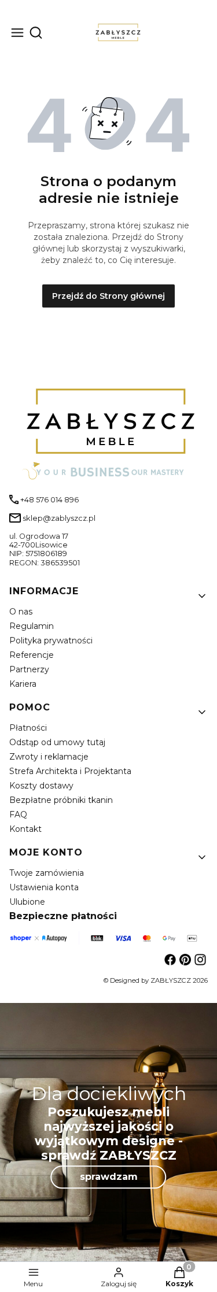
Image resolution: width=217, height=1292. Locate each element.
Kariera (22, 684)
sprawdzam (109, 1176)
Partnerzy (29, 669)
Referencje (31, 655)
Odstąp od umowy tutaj (57, 742)
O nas (20, 611)
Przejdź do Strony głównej (108, 296)
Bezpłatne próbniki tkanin (61, 800)
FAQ (18, 814)
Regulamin (31, 626)
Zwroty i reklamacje (49, 756)
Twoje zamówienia (46, 873)
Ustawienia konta (44, 887)
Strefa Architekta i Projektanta (70, 771)
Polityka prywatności (51, 640)
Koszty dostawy (41, 785)
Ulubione (27, 902)
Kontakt (25, 829)
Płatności (28, 728)
